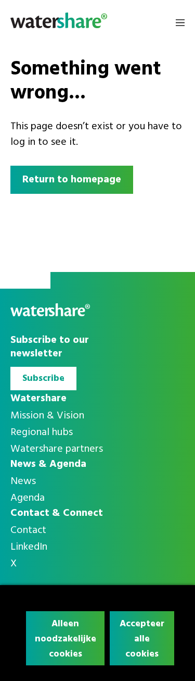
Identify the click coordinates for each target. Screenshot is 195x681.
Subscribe (43, 378)
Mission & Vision (47, 415)
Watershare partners (56, 449)
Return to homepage (71, 179)
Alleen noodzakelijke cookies (65, 639)
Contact (28, 530)
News (23, 481)
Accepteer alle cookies (142, 639)
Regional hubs (41, 432)
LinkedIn (28, 547)
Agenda (27, 498)
